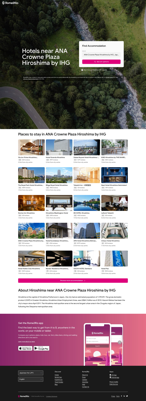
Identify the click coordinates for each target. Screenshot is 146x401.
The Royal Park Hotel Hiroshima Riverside (30, 186)
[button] (101, 62)
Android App (115, 377)
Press (84, 377)
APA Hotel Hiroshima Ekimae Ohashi (85, 242)
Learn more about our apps (26, 341)
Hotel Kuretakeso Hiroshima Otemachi (57, 242)
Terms (117, 396)
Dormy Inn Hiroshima (26, 213)
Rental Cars (58, 377)
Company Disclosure (51, 396)
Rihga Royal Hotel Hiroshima (57, 185)
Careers (84, 380)
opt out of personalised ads (30, 79)
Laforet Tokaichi (107, 213)
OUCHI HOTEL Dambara (83, 269)
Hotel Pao (105, 269)
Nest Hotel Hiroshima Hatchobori (114, 185)
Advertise (85, 382)
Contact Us (85, 387)
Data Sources (114, 384)
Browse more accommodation (71, 281)
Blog (56, 384)
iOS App (114, 375)
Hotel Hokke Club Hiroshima (29, 269)
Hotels (57, 375)
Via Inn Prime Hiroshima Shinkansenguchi (27, 158)
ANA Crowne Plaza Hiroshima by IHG (30, 242)
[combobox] (101, 54)
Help (83, 384)
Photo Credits (114, 382)
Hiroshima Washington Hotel (57, 213)
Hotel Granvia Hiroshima (55, 157)
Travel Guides (59, 382)
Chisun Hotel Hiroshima (110, 241)
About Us (85, 375)
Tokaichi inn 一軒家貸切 (82, 185)
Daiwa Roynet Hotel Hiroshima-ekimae (86, 158)
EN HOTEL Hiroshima (81, 213)
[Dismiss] (122, 77)
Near (84, 51)
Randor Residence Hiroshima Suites (57, 270)
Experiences (58, 380)
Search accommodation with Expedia (95, 70)
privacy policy (109, 77)
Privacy (113, 396)
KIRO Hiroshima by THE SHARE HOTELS (113, 158)
